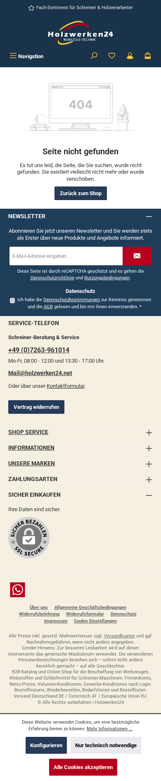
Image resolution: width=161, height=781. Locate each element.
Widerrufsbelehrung (39, 614)
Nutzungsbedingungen (107, 278)
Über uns (39, 607)
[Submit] (137, 256)
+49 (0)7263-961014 (38, 350)
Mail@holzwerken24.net (40, 373)
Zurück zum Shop (81, 193)
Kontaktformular (65, 386)
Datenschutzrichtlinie (52, 278)
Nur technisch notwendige (106, 745)
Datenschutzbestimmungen (71, 299)
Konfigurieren (46, 745)
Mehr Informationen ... (110, 728)
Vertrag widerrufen (36, 407)
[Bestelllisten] (112, 56)
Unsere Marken (31, 463)
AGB (48, 306)
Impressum (56, 621)
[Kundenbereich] (130, 56)
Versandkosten (119, 636)
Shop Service (28, 432)
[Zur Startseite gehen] (80, 32)
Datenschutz (124, 614)
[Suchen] (94, 56)
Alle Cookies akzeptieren (83, 767)
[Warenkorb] (148, 56)
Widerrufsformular (85, 614)
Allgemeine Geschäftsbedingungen (90, 607)
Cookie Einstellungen (95, 621)
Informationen (31, 447)
